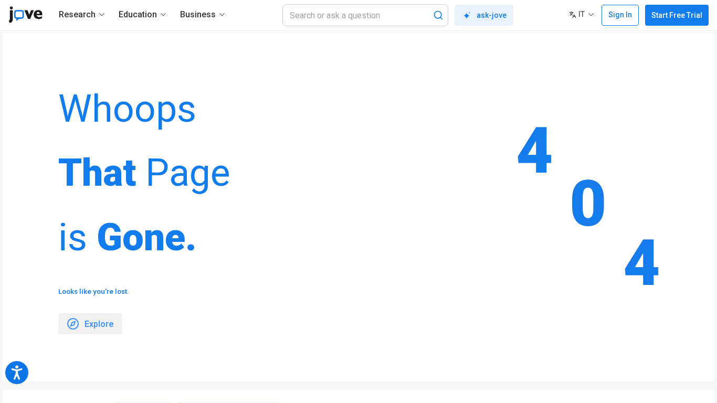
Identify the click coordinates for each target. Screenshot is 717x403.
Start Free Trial (676, 15)
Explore (99, 324)
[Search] (438, 15)
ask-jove (492, 15)
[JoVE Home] (25, 14)
